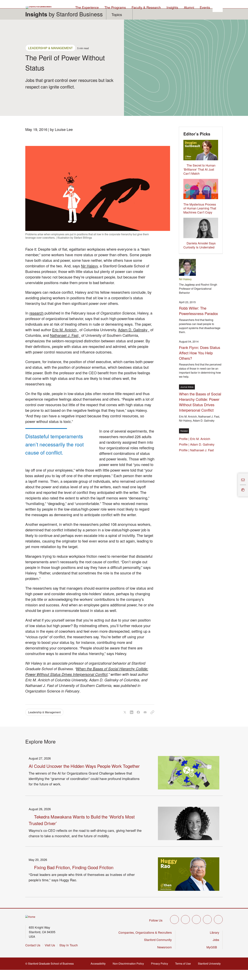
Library (214, 932)
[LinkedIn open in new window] (218, 919)
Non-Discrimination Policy (129, 963)
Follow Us (155, 920)
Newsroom (164, 947)
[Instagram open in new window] (196, 919)
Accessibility (99, 963)
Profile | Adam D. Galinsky (197, 444)
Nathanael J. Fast (65, 335)
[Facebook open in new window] (185, 919)
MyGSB (212, 947)
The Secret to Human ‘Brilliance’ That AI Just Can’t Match (199, 169)
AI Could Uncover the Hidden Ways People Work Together (84, 766)
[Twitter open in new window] (174, 919)
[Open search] (218, 7)
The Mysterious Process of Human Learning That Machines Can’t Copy (199, 208)
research (36, 313)
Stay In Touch (68, 945)
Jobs (216, 939)
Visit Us (50, 945)
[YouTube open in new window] (207, 919)
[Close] (236, 485)
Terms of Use (184, 963)
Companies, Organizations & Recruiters (145, 932)
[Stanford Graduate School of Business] (39, 7)
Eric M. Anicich (65, 329)
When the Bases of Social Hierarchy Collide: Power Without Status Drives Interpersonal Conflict (86, 671)
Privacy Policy (160, 963)
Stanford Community (158, 939)
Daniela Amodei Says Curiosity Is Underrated (199, 245)
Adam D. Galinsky (133, 329)
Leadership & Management (50, 48)
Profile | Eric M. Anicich (195, 438)
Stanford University (210, 963)
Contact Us (32, 945)
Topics (117, 14)
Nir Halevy (89, 265)
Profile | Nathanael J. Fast (197, 450)
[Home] (30, 917)
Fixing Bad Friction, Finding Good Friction (73, 867)
